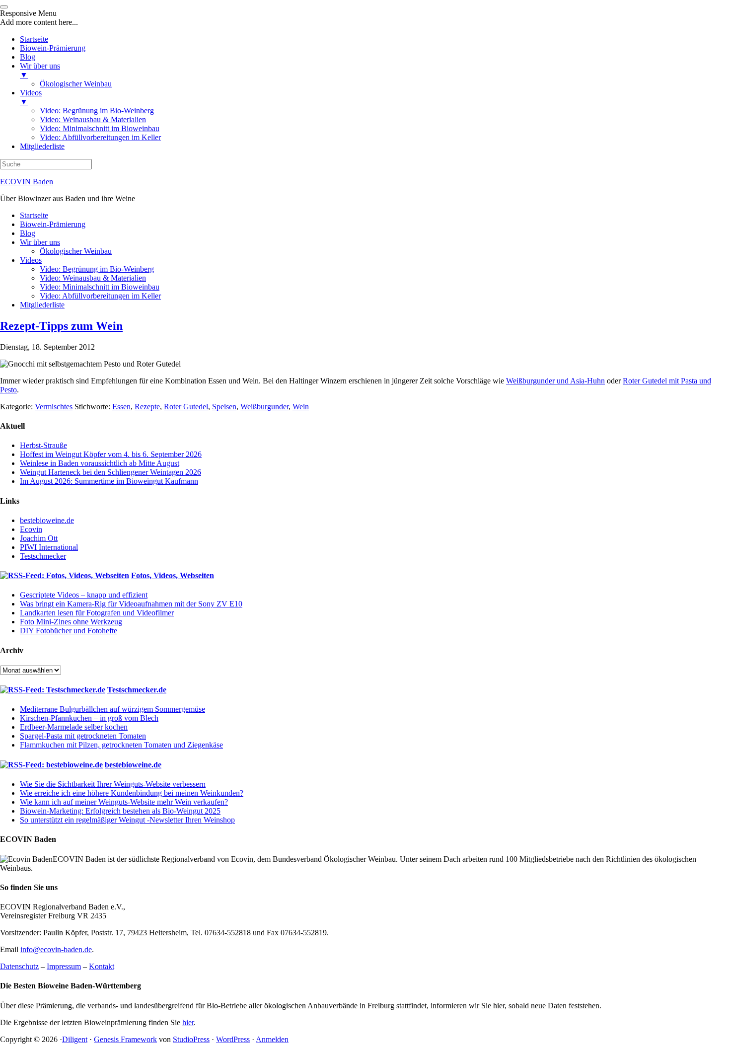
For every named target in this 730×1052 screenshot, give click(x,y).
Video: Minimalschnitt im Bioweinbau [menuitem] (99, 128)
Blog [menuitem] (27, 57)
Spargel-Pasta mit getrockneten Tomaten (83, 736)
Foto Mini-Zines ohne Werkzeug (71, 621)
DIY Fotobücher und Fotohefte (68, 630)
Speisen (224, 406)
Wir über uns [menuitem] (40, 70)
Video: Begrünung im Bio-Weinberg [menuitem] (97, 110)
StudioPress (191, 1039)
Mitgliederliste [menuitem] (42, 146)
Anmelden (272, 1039)
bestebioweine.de (47, 520)
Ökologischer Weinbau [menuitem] (76, 83)
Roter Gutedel (186, 406)
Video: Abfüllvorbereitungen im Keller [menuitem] (100, 137)
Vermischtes (54, 406)
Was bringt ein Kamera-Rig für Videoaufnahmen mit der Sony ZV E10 (131, 604)
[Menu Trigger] (4, 6)
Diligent (74, 1039)
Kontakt (101, 966)
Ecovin (31, 529)
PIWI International (49, 547)
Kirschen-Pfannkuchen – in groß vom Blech (89, 718)
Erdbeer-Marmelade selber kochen (74, 727)
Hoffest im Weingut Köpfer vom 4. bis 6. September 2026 (111, 454)
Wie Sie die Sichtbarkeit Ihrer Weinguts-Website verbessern (113, 784)
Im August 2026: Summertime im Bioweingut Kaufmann (109, 481)
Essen (121, 406)
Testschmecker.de (136, 689)
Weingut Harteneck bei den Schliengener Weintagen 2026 (110, 472)
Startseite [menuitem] (34, 39)
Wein (300, 406)
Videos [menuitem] (31, 97)
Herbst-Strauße (43, 445)
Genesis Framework (125, 1039)
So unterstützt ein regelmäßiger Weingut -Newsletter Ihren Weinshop (127, 820)
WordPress (233, 1039)
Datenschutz (19, 966)
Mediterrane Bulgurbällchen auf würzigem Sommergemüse (112, 709)
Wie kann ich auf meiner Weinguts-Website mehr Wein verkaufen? (124, 802)
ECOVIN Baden (26, 181)
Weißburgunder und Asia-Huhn (555, 380)
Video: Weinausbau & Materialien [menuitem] (93, 119)
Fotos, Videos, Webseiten (172, 575)
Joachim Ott (39, 538)
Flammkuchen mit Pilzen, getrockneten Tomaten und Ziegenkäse (121, 745)
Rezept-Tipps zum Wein (61, 325)
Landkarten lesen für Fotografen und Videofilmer (97, 612)
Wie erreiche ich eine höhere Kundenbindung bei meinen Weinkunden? (131, 793)
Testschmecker (43, 556)
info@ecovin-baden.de (56, 949)
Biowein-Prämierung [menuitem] (52, 48)
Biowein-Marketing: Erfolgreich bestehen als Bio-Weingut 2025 (120, 811)
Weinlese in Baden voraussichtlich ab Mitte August (99, 463)
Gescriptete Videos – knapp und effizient (83, 595)
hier (188, 1022)
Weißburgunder (264, 406)
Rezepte (147, 406)
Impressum (64, 966)
